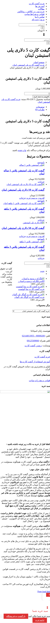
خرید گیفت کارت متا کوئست (31, 289)
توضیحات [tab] (40, 107)
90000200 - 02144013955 (33, 336)
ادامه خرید (39, 620)
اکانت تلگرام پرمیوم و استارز (31, 281)
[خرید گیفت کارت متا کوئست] (30, 286)
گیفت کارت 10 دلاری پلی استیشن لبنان (23, 189)
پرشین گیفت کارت (33, 345)
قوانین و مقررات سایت (39, 380)
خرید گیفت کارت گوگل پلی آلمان (29, 297)
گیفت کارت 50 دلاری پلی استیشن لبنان (23, 228)
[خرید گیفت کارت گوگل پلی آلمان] (28, 294)
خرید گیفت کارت (42, 357)
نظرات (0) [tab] (39, 109)
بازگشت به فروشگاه (15, 616)
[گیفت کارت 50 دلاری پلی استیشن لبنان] (22, 222)
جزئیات (41, 181)
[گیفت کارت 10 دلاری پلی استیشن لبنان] (22, 184)
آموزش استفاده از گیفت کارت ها (35, 361)
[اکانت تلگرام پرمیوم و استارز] (33, 278)
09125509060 (33, 340)
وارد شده (22, 150)
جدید (42, 271)
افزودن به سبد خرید (41, 96)
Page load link (44, 591)
